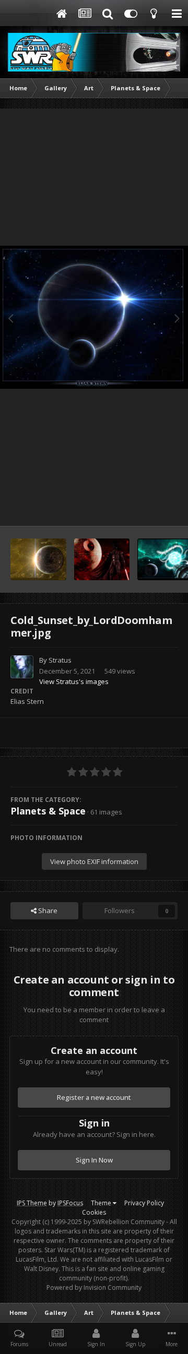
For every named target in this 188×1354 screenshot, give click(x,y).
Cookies (94, 1212)
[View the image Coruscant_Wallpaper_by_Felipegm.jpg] (38, 559)
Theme (102, 1203)
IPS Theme (32, 1203)
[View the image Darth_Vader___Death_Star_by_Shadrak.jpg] (102, 559)
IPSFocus (70, 1203)
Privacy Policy (144, 1203)
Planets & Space (48, 811)
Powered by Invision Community (94, 1287)
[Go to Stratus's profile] (21, 666)
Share (47, 910)
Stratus (60, 660)
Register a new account (94, 1097)
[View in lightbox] (94, 317)
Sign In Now (94, 1160)
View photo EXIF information (94, 861)
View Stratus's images (74, 681)
